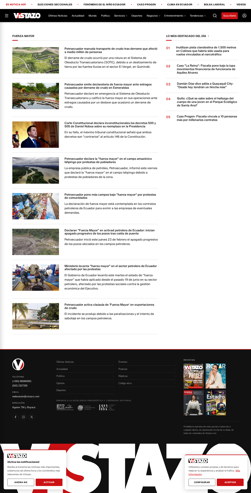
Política (105, 15)
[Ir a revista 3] (194, 402)
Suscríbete (229, 15)
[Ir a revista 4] (216, 402)
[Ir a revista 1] (194, 375)
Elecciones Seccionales (55, 4)
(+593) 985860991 (21, 381)
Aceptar (230, 482)
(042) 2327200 (19, 385)
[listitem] (15, 417)
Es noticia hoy (16, 4)
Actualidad (78, 15)
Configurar (202, 482)
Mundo (93, 15)
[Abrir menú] (6, 15)
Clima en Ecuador (179, 4)
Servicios (119, 15)
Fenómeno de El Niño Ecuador (105, 4)
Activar (49, 482)
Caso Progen (146, 4)
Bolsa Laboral (214, 4)
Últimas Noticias (57, 15)
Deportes (136, 15)
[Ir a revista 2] (216, 375)
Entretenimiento (173, 15)
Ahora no (20, 482)
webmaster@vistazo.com (25, 396)
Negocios (152, 15)
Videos (241, 4)
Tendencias (196, 15)
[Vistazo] (27, 16)
